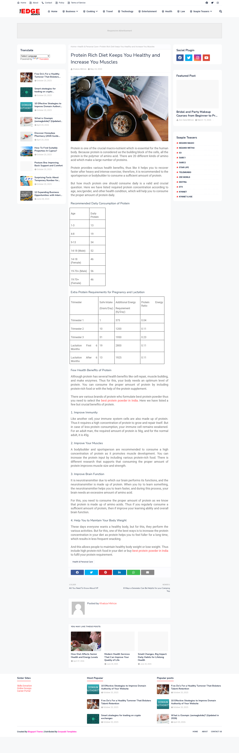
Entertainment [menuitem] (149, 11)
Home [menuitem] (54, 11)
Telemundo (185, 172)
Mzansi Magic (186, 143)
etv (181, 187)
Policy (61, 3)
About (35, 3)
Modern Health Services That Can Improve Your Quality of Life (117, 657)
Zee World (184, 177)
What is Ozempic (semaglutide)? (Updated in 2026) (47, 120)
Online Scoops (24, 688)
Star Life (184, 167)
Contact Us (216, 732)
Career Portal (23, 691)
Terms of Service (78, 3)
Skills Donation (24, 685)
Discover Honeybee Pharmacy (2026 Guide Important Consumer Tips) (48, 135)
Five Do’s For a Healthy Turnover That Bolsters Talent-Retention (46, 75)
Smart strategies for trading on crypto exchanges (45, 90)
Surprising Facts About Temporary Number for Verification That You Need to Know (46, 179)
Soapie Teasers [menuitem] (201, 11)
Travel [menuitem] (109, 11)
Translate (44, 59)
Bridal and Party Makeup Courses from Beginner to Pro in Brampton (196, 114)
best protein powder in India (119, 400)
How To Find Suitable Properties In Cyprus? (46, 149)
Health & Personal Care (88, 47)
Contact (48, 3)
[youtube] (206, 57)
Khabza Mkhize (79, 69)
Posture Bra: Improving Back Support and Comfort (48, 164)
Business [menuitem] (70, 11)
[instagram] (217, 3)
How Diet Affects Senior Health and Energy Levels (84, 656)
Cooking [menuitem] (90, 11)
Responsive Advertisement (119, 30)
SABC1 (182, 157)
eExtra (183, 182)
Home (23, 3)
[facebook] (207, 3)
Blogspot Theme (35, 731)
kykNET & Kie (185, 196)
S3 (180, 153)
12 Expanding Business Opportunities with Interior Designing (48, 194)
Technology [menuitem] (127, 11)
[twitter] (212, 3)
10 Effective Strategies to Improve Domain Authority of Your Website (48, 105)
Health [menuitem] (168, 11)
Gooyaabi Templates (67, 731)
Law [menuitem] (183, 11)
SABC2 (182, 162)
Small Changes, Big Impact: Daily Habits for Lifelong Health (152, 657)
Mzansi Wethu (187, 148)
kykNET (183, 192)
